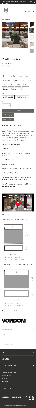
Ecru (20, 76)
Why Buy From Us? (8, 329)
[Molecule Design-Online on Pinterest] (30, 397)
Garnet (5, 89)
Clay (4, 85)
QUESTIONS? (9, 365)
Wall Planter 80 (8, 97)
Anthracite (6, 80)
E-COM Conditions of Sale (11, 334)
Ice (22, 80)
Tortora (13, 89)
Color (4, 72)
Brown (5, 76)
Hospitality (5, 381)
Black (18, 85)
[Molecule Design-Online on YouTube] (33, 399)
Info (5, 352)
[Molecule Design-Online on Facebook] (26, 397)
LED (21, 89)
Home (3, 19)
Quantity (5, 101)
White (13, 76)
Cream (29, 80)
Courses (4, 378)
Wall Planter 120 (22, 97)
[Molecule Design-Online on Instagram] (33, 397)
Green (25, 85)
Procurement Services (9, 372)
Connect (7, 388)
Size (3, 93)
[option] (15, 35)
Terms (5, 359)
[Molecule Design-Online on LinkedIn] (30, 399)
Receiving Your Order (10, 339)
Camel (16, 80)
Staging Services (7, 375)
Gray (26, 76)
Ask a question (7, 344)
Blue (11, 85)
